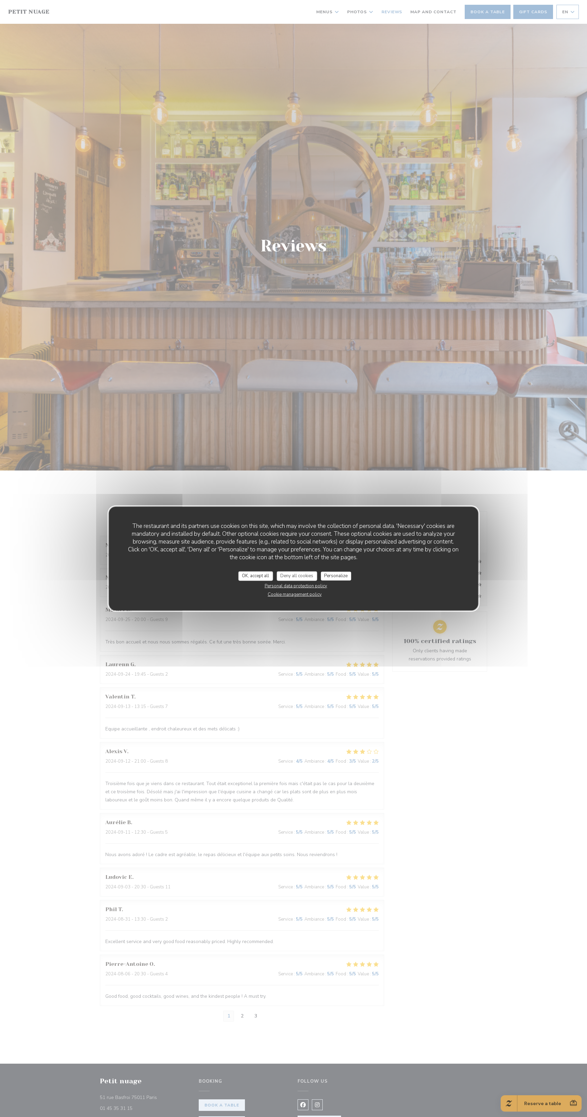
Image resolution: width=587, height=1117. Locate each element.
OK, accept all (255, 576)
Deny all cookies (296, 576)
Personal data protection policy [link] (296, 586)
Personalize (336, 576)
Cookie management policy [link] (295, 594)
